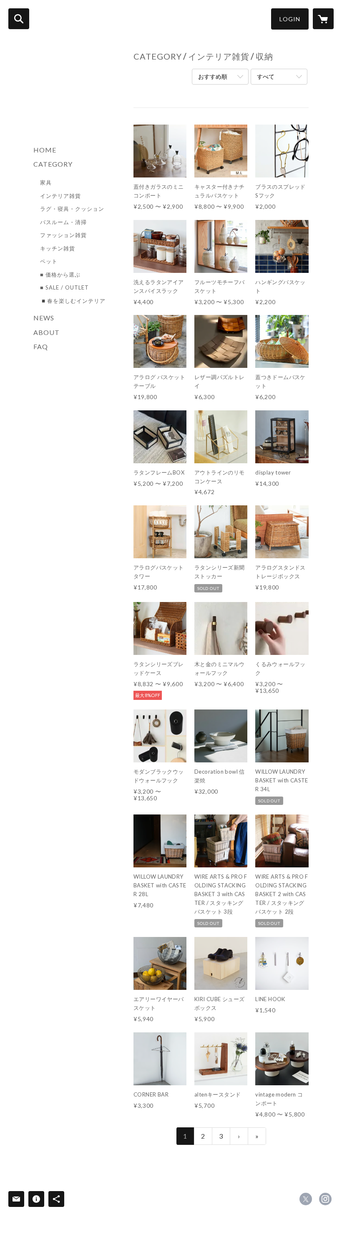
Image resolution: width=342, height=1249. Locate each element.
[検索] (18, 18)
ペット (49, 261)
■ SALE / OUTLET (64, 287)
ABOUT (46, 332)
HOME (44, 150)
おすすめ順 (212, 76)
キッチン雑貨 (57, 248)
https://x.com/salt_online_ (305, 1199)
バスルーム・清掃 (63, 222)
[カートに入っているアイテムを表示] (323, 18)
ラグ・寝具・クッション (72, 208)
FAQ (40, 346)
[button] (290, 19)
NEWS (43, 318)
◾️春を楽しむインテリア (73, 300)
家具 (46, 182)
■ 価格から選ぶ (60, 274)
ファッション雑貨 (63, 235)
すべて (265, 76)
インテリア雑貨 (60, 195)
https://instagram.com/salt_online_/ (325, 1199)
